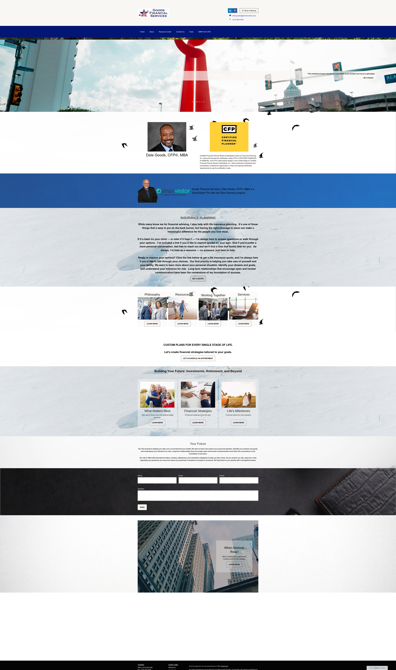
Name (140, 475)
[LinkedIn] (230, 10)
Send (142, 507)
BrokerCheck (224, 666)
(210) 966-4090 (147, 667)
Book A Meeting (250, 10)
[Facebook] (235, 10)
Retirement (172, 667)
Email (181, 475)
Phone (221, 475)
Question (141, 489)
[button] (142, 31)
